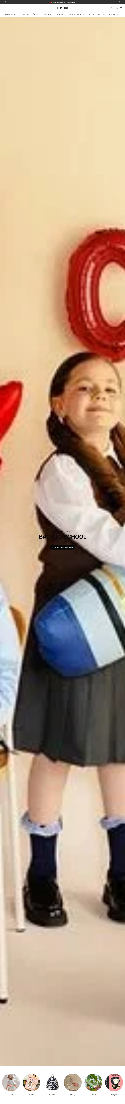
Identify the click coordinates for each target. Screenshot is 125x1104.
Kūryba (47, 14)
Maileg (91, 14)
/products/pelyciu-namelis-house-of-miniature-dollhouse (20, 18)
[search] (112, 8)
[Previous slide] (5, 2)
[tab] (54, 1063)
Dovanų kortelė (114, 14)
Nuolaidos (101, 14)
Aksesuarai (59, 14)
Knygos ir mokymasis (76, 14)
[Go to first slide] (119, 2)
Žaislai (36, 14)
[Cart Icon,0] (121, 8)
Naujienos (25, 14)
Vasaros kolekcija (11, 14)
